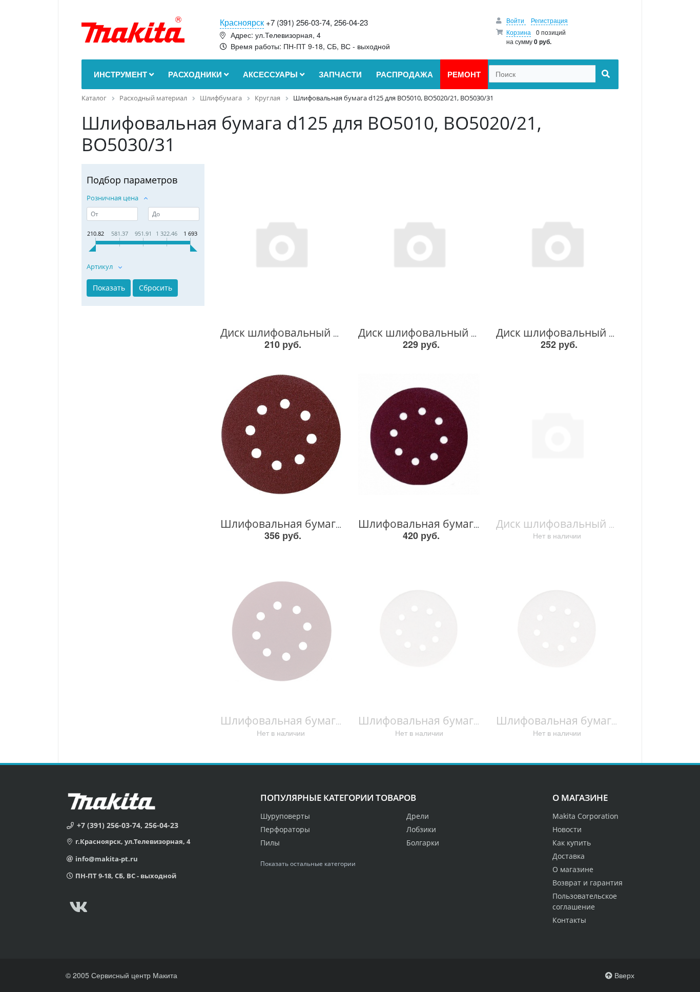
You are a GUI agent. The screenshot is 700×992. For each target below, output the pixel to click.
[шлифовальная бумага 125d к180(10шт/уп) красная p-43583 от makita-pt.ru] (281, 433)
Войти (516, 20)
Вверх (623, 975)
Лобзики (421, 829)
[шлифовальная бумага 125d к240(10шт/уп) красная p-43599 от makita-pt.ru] (281, 631)
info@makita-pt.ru (106, 858)
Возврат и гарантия (587, 882)
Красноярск (242, 22)
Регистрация (549, 20)
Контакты (569, 920)
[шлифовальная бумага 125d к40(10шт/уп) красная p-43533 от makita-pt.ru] (419, 433)
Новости (567, 829)
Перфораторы (285, 829)
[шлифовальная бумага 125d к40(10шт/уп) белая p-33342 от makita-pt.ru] (556, 631)
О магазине (572, 869)
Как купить (571, 843)
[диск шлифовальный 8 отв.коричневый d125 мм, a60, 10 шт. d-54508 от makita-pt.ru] (281, 243)
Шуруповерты (285, 816)
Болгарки (422, 843)
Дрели (417, 816)
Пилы (270, 843)
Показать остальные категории (308, 863)
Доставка (568, 856)
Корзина (518, 32)
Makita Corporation (585, 816)
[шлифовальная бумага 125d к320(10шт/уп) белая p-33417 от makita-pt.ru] (419, 631)
